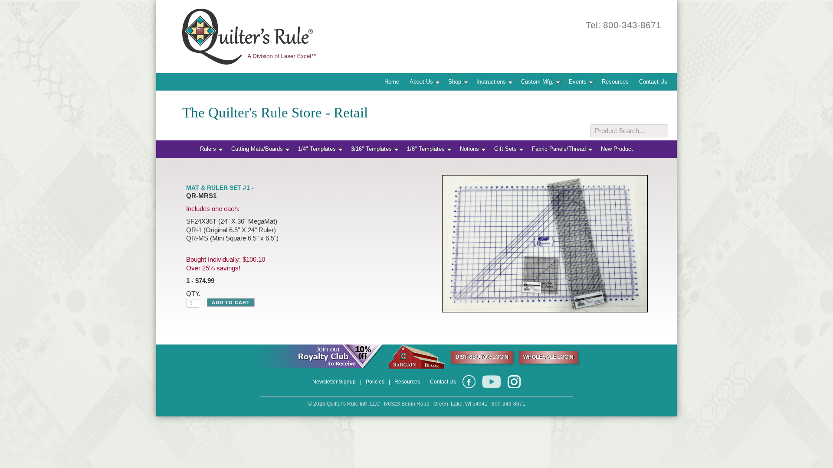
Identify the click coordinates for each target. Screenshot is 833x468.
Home (391, 81)
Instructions (491, 81)
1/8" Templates (426, 149)
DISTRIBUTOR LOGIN (482, 357)
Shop (454, 81)
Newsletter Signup (334, 382)
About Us (421, 81)
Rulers (208, 149)
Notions (469, 149)
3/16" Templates (371, 149)
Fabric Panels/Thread (559, 149)
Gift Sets (505, 149)
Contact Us (653, 81)
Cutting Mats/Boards (257, 149)
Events (578, 81)
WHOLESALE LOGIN (548, 357)
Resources (615, 81)
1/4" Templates (317, 149)
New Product (617, 149)
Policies (375, 382)
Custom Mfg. (537, 81)
